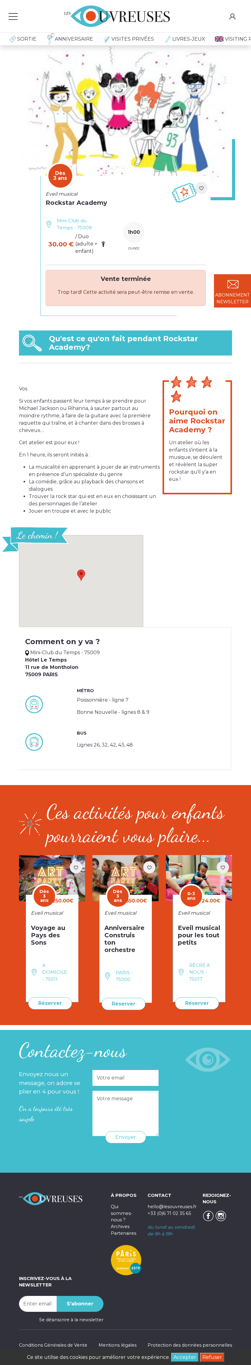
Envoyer (125, 1137)
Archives (120, 1226)
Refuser (212, 1357)
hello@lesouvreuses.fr (172, 1206)
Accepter (185, 1357)
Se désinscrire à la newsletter (71, 1320)
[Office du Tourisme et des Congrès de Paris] (126, 1259)
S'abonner (80, 1304)
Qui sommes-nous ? (122, 1213)
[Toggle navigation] (13, 16)
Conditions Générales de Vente (53, 1345)
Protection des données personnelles (190, 1345)
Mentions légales (118, 1345)
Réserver (50, 1003)
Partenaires (123, 1233)
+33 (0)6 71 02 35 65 (169, 1213)
